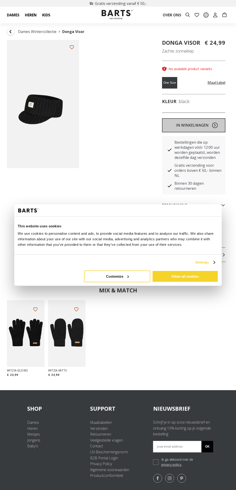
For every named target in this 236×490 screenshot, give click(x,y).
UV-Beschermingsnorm (109, 451)
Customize (114, 276)
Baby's (32, 445)
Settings (202, 262)
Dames (33, 422)
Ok (207, 446)
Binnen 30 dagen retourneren (189, 186)
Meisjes (33, 434)
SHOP (34, 408)
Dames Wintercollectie (37, 31)
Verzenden (99, 428)
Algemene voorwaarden (109, 469)
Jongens (33, 440)
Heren (32, 428)
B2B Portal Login (104, 457)
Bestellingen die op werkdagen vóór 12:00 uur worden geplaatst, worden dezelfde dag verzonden (197, 150)
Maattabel (216, 82)
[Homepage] (117, 15)
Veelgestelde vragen (106, 440)
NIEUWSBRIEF (171, 408)
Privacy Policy (101, 463)
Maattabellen (101, 422)
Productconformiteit (106, 475)
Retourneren (100, 434)
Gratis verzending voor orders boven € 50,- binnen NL (197, 170)
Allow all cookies (185, 276)
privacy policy (171, 464)
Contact (96, 445)
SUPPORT (102, 408)
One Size (169, 82)
